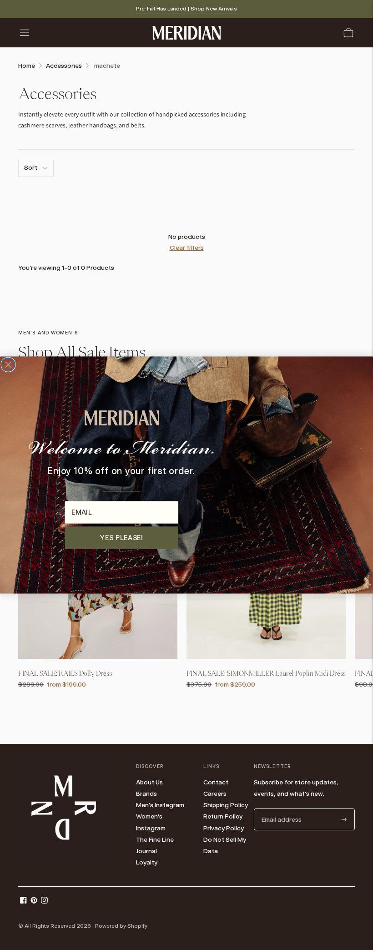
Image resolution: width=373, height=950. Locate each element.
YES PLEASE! (121, 537)
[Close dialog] (8, 365)
